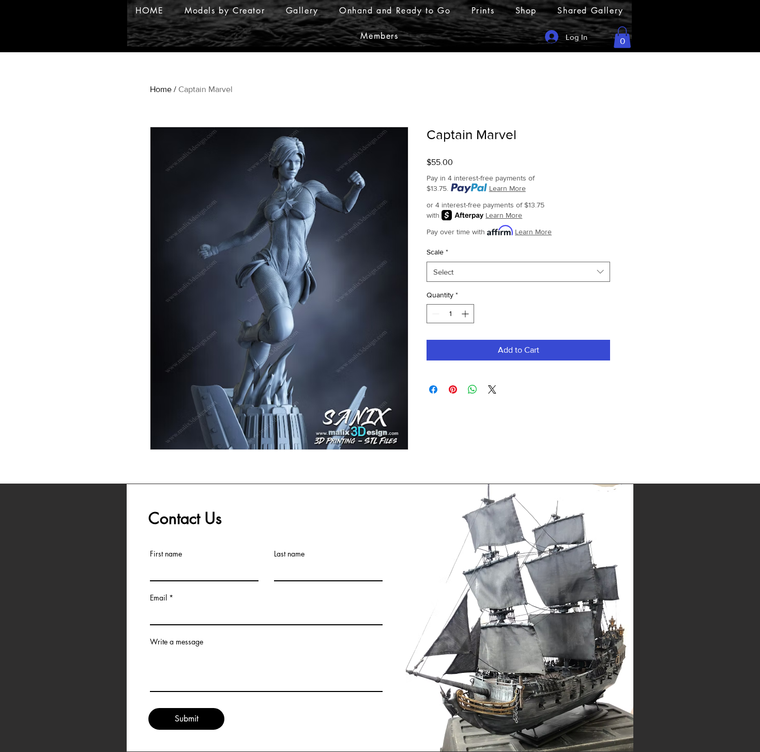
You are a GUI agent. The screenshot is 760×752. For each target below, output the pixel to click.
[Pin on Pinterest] (453, 389)
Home (161, 89)
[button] (622, 37)
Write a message (176, 641)
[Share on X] (492, 389)
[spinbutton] (450, 314)
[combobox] (518, 272)
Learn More (507, 188)
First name (166, 554)
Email (158, 597)
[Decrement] (434, 314)
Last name (289, 554)
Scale (437, 252)
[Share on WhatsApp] (472, 389)
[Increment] (466, 314)
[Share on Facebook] (433, 389)
